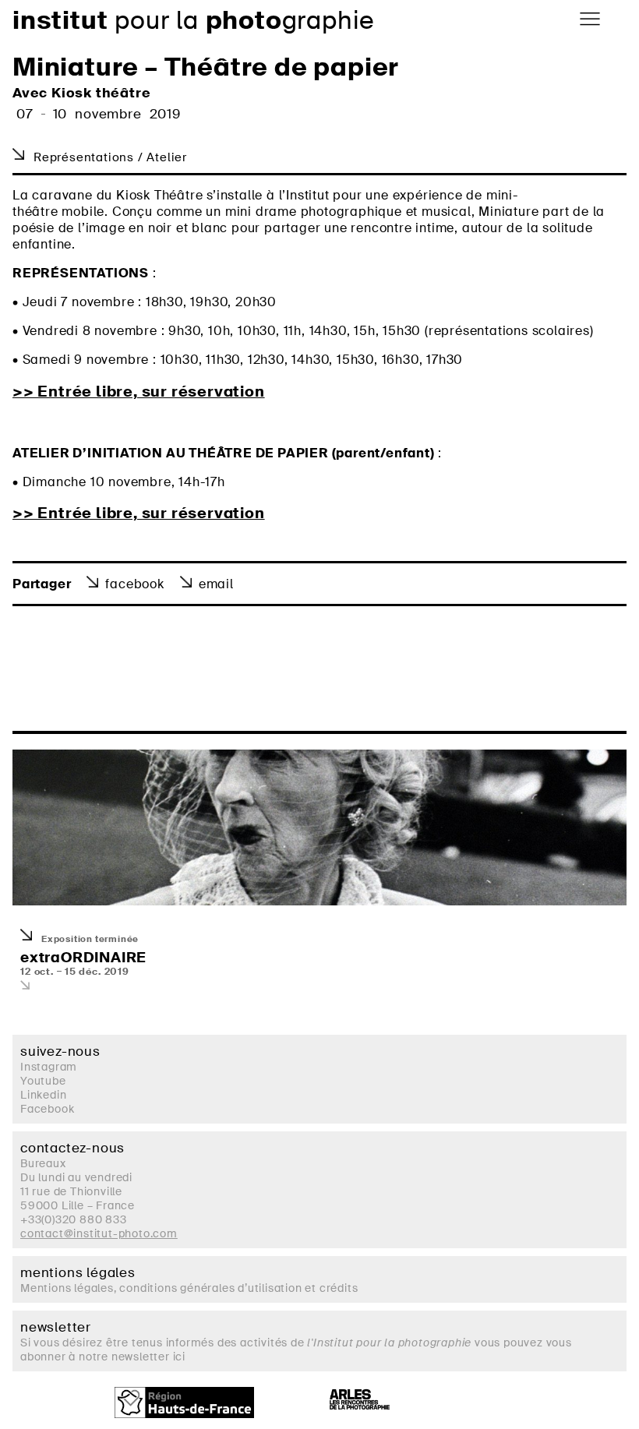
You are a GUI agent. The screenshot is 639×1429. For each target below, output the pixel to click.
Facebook (134, 584)
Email (216, 584)
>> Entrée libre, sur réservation (138, 392)
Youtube (43, 1081)
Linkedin (43, 1095)
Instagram (48, 1067)
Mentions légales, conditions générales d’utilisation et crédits (189, 1288)
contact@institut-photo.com (99, 1233)
